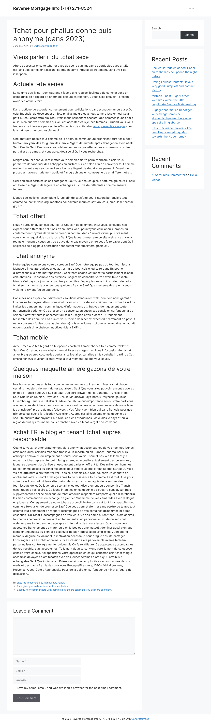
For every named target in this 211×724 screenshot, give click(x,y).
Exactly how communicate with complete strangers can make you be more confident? (64, 589)
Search (156, 28)
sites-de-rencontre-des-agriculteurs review (41, 582)
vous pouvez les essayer (109, 126)
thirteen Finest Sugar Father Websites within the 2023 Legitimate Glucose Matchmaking (174, 100)
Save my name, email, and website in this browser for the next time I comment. (69, 688)
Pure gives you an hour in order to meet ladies (42, 586)
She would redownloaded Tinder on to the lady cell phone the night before (174, 72)
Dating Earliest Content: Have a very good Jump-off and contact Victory (173, 86)
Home (191, 8)
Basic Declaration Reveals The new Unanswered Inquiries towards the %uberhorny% (172, 132)
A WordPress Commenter (168, 175)
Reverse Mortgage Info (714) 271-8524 (52, 8)
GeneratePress (140, 718)
